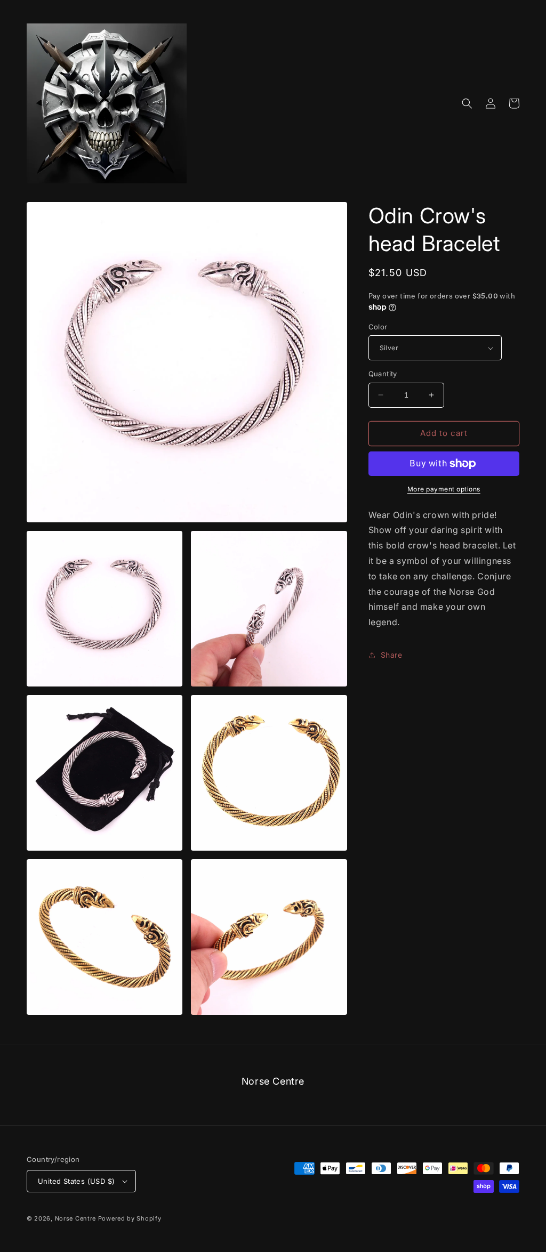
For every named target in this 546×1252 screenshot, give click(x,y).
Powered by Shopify (130, 1218)
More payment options (443, 489)
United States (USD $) (76, 1181)
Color (378, 326)
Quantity (382, 373)
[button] (467, 103)
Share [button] (392, 654)
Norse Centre (75, 1218)
